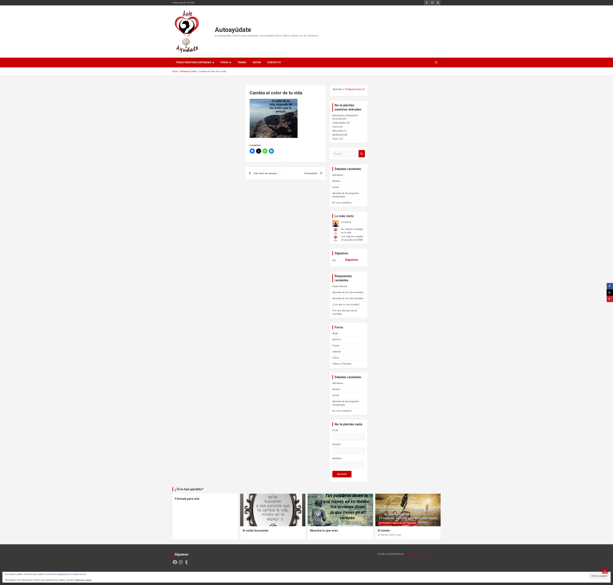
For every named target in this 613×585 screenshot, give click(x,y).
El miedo (384, 530)
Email (335, 430)
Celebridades (339, 122)
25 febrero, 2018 (386, 535)
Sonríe (335, 187)
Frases (336, 345)
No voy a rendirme (342, 202)
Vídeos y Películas (341, 363)
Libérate (336, 351)
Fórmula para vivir (187, 499)
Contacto (274, 62)
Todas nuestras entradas (193, 62)
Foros (224, 62)
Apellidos (337, 458)
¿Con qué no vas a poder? (346, 304)
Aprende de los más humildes (347, 292)
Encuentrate (311, 173)
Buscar (362, 153)
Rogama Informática (415, 553)
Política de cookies (83, 580)
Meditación (338, 134)
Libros (335, 126)
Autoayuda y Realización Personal (398, 523)
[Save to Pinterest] (610, 299)
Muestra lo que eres (324, 530)
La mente (346, 222)
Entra (257, 62)
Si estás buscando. (255, 530)
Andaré (336, 181)
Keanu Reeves (339, 286)
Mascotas (337, 130)
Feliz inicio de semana (265, 173)
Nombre (336, 444)
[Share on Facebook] (610, 286)
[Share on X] (610, 292)
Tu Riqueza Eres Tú (355, 89)
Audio (335, 333)
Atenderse (337, 175)
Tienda (242, 62)
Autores (336, 339)
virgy (398, 535)
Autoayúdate (233, 30)
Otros (335, 138)
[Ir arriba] (605, 570)
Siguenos (341, 253)
